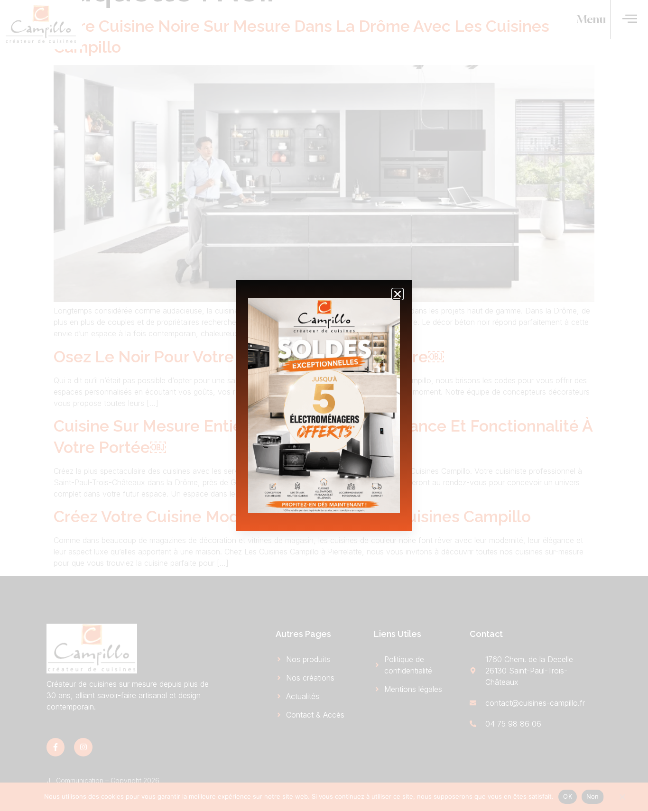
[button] (397, 294)
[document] (324, 405)
